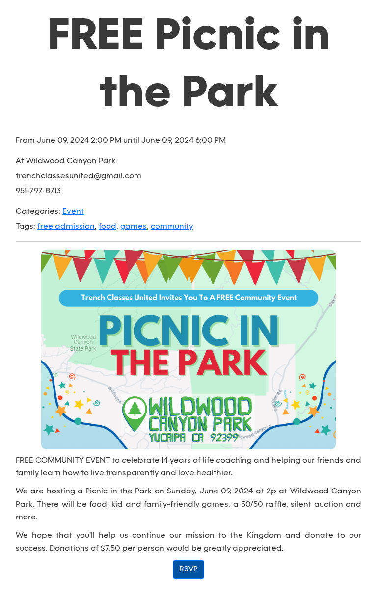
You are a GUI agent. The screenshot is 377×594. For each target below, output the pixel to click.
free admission (66, 226)
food (107, 226)
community (172, 226)
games (133, 226)
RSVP (188, 569)
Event (73, 211)
